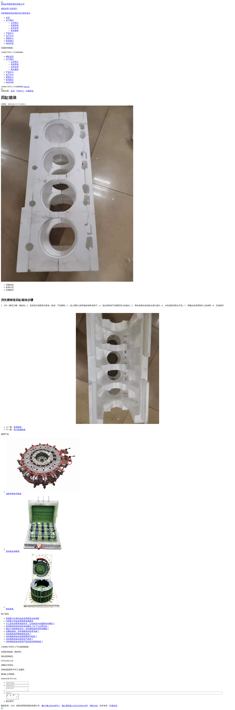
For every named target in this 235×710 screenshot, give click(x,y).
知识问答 (10, 43)
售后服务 (15, 30)
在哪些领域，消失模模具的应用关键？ (22, 631)
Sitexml (26, 87)
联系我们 (10, 41)
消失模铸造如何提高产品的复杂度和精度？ (24, 642)
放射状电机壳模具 (14, 494)
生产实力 (10, 36)
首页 (8, 18)
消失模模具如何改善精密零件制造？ (21, 636)
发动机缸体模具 (13, 551)
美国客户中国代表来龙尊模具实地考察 (22, 618)
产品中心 (10, 33)
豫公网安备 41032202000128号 (75, 706)
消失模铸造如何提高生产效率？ (19, 639)
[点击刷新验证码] (12, 696)
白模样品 (30, 91)
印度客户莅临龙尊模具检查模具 (19, 621)
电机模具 (10, 609)
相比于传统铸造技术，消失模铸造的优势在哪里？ (27, 629)
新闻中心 (10, 38)
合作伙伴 (15, 28)
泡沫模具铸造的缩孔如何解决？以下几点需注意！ (27, 626)
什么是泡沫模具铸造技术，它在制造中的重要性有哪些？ (30, 624)
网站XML (94, 706)
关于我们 (10, 20)
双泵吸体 (18, 427)
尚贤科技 (113, 706)
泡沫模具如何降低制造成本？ (18, 634)
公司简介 (15, 23)
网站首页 (10, 57)
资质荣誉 (15, 25)
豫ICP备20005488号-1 (50, 706)
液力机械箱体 (19, 430)
